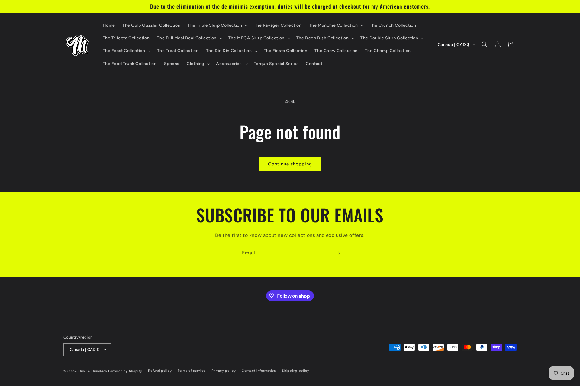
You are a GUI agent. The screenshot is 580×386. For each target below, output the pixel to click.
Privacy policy (223, 370)
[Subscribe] (337, 253)
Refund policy (160, 370)
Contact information (259, 370)
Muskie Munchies (92, 371)
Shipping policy (295, 370)
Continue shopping (290, 164)
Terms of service (191, 370)
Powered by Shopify (125, 371)
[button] (217, 25)
